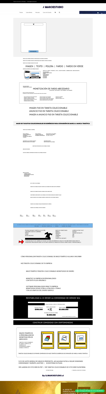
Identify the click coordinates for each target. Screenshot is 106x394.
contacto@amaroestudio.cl (32, 1)
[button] (90, 390)
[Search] (59, 12)
